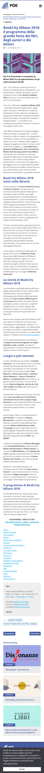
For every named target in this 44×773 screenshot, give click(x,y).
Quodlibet (7, 558)
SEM (5, 568)
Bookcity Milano (15, 620)
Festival (26, 624)
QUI (30, 512)
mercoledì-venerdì (13, 522)
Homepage (7, 14)
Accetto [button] (22, 769)
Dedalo (6, 537)
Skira (5, 573)
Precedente (9, 633)
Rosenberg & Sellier (11, 563)
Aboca (5, 530)
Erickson (6, 543)
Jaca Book (7, 548)
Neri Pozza (7, 553)
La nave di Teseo (10, 550)
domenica (35, 522)
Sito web (10, 597)
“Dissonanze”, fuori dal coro (17, 669)
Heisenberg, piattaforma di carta (19, 700)
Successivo (35, 633)
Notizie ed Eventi (18, 14)
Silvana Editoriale (10, 571)
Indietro (8, 22)
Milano (34, 624)
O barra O (7, 555)
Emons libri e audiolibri (12, 540)
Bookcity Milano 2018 (12, 624)
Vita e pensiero (9, 579)
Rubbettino (7, 566)
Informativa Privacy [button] (10, 764)
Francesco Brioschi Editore (13, 545)
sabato (26, 522)
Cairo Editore (8, 535)
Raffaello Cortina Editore (13, 561)
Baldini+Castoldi (9, 532)
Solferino (7, 576)
